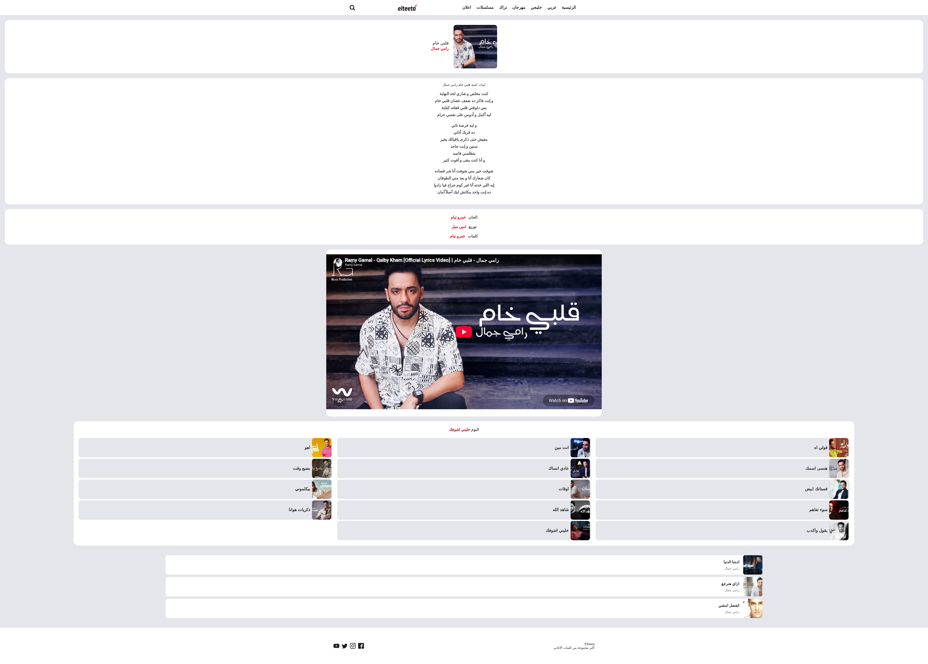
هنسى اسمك (816, 468)
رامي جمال (440, 48)
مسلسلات (485, 7)
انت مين (562, 447)
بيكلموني (302, 489)
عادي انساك (558, 468)
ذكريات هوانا (299, 509)
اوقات (564, 489)
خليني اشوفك (459, 429)
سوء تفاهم (818, 509)
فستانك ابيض (816, 489)
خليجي (536, 7)
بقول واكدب (817, 530)
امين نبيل (459, 227)
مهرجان (518, 7)
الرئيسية (569, 7)
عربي (552, 7)
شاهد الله (561, 509)
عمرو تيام (458, 217)
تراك (503, 7)
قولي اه (820, 447)
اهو (307, 447)
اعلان (466, 7)
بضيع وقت (301, 468)
